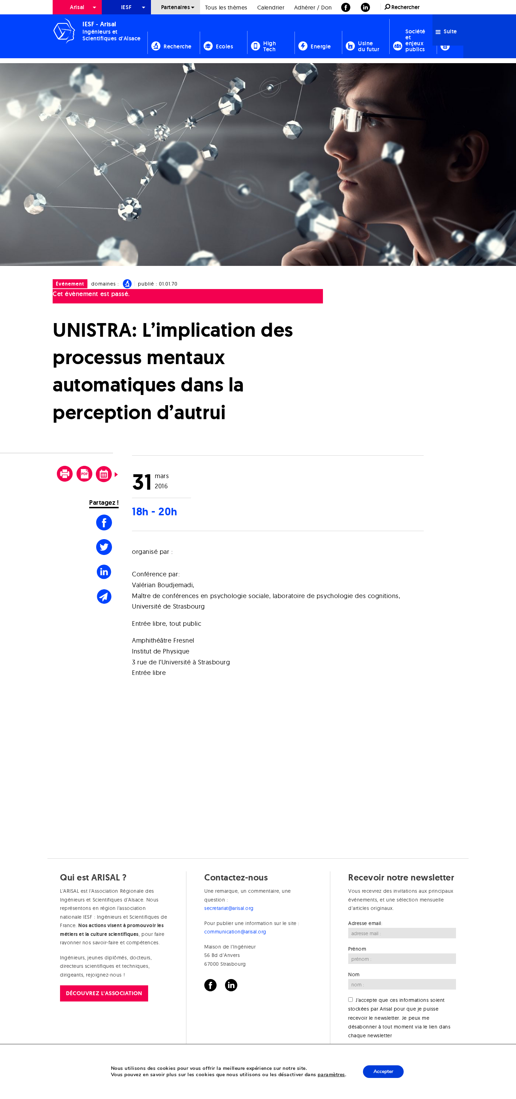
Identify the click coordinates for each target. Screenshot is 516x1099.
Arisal (77, 7)
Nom (354, 974)
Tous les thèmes (226, 7)
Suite (449, 31)
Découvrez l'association (104, 993)
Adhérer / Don (313, 7)
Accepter (383, 1071)
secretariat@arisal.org (229, 908)
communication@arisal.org (235, 932)
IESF (126, 7)
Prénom (357, 949)
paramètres (331, 1075)
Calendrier (270, 7)
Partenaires (175, 7)
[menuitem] (77, 7)
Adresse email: (365, 923)
